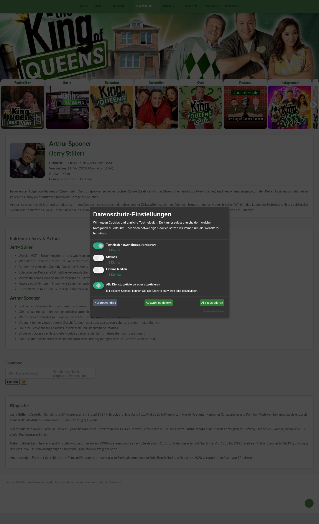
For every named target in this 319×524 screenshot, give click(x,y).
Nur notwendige (105, 302)
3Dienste (114, 274)
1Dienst (113, 250)
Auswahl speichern (159, 302)
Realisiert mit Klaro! (214, 311)
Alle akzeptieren (212, 302)
